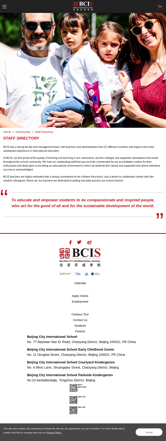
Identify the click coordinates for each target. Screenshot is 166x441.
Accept (149, 432)
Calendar (80, 283)
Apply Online (82, 296)
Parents (80, 331)
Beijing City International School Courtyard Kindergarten (71, 362)
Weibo (89, 242)
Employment (80, 301)
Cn (160, 6)
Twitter (79, 242)
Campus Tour (81, 314)
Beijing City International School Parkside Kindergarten (70, 375)
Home (7, 132)
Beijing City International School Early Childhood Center (70, 349)
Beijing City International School (52, 336)
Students (80, 325)
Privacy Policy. (54, 432)
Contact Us (80, 320)
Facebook (70, 242)
